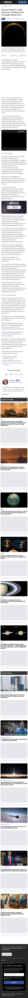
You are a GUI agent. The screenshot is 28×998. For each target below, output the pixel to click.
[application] (14, 140)
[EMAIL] (19, 380)
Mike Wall (9, 18)
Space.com (11, 389)
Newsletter (23, 55)
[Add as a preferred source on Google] (7, 954)
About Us (4, 960)
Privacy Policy (15, 987)
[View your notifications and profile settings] (22, 2)
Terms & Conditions (9, 988)
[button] (25, 2)
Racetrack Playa (6, 334)
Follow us (15, 55)
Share (5, 55)
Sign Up (14, 982)
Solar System (4, 6)
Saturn (10, 6)
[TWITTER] (17, 380)
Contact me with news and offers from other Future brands (13, 978)
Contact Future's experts (7, 963)
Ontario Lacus (5, 98)
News (3, 19)
